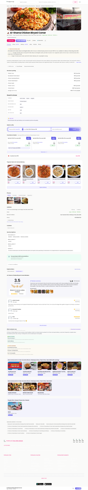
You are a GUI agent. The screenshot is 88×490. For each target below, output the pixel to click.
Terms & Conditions (39, 475)
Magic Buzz (30, 195)
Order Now (11, 40)
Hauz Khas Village (34, 470)
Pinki (13, 316)
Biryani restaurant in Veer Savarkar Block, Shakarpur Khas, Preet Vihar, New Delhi (61, 424)
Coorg (18, 468)
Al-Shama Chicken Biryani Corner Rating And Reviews (39, 430)
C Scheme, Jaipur (47, 465)
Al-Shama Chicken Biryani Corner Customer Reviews (17, 430)
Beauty (19, 445)
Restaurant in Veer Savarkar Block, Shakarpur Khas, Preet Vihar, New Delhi (21, 424)
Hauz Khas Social (74, 470)
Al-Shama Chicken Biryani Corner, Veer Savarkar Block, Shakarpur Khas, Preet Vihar (23, 426)
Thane (18, 466)
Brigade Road (46, 459)
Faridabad (19, 462)
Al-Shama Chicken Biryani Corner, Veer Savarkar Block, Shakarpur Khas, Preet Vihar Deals (56, 426)
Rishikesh (6, 468)
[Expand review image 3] (40, 291)
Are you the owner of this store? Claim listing (15, 221)
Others (64, 480)
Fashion (24, 445)
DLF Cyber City (34, 462)
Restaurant (38, 5)
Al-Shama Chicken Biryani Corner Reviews (68, 428)
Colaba (45, 466)
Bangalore (6, 460)
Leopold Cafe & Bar (75, 466)
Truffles (59, 459)
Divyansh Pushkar (16, 309)
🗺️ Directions (40, 40)
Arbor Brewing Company (62, 460)
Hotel (43, 445)
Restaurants (14, 445)
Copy (74, 209)
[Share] (45, 40)
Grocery (28, 445)
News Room (8, 475)
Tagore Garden (47, 470)
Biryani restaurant (11, 227)
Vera (71, 475)
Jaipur (5, 463)
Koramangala (33, 459)
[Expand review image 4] (43, 291)
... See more (78, 62)
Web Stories (80, 475)
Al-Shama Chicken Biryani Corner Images (34, 433)
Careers (75, 475)
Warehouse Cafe (74, 463)
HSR (31, 460)
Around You (18, 475)
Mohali (5, 465)
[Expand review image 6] (51, 291)
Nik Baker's (59, 462)
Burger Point (73, 460)
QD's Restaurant (60, 470)
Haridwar (19, 470)
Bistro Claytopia (74, 459)
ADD (28, 145)
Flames (72, 462)
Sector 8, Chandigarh (35, 463)
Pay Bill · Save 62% (21, 40)
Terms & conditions (13, 264)
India (11, 5)
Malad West (33, 468)
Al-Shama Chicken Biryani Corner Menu (58, 430)
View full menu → (78, 269)
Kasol (5, 470)
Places (49, 475)
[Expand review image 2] (36, 291)
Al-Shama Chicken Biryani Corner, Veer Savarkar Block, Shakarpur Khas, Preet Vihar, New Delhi (42, 428)
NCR (18, 463)
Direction (79, 209)
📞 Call (28, 40)
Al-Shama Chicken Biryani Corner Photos (15, 428)
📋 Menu (34, 40)
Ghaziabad (6, 462)
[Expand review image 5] (47, 291)
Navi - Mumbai (7, 466)
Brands (56, 475)
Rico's (72, 468)
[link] (14, 174)
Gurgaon (19, 459)
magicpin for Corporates (64, 475)
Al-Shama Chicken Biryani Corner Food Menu (16, 433)
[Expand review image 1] (32, 291)
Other (52, 445)
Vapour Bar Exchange (61, 465)
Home (8, 5)
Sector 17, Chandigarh (48, 463)
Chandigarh (19, 460)
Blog (22, 475)
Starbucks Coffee (61, 466)
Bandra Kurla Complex (35, 466)
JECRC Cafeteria (74, 465)
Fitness (33, 445)
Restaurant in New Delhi (40, 424)
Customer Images (22, 195)
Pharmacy (47, 445)
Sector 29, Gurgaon (48, 460)
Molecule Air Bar (60, 463)
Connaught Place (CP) (48, 468)
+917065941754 (77, 217)
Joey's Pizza (59, 468)
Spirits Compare (31, 475)
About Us (13, 475)
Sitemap (45, 475)
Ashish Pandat (15, 300)
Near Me (25, 475)
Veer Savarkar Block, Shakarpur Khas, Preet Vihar (26, 5)
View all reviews (43, 325)
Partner (53, 475)
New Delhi (14, 5)
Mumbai (18, 465)
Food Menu (15, 195)
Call (73, 488)
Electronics (38, 445)
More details (15, 142)
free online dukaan (18, 441)
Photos (9, 195)
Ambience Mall (47, 462)
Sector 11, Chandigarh (35, 465)
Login (75, 1)
